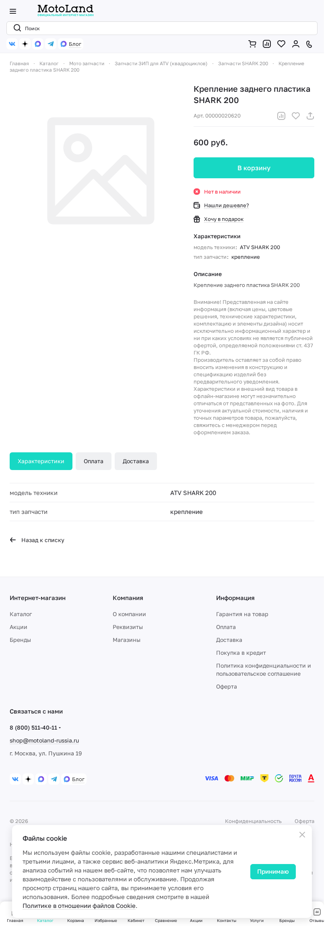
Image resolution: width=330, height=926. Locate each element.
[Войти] (297, 44)
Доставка (136, 461)
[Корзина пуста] (254, 44)
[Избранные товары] (283, 44)
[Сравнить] (281, 116)
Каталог (21, 613)
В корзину (253, 168)
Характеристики (41, 461)
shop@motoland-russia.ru (44, 740)
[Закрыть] (302, 834)
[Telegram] (50, 43)
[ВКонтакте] (12, 43)
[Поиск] (16, 28)
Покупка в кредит (241, 652)
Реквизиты (128, 626)
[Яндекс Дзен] (25, 43)
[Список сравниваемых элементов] (268, 44)
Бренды (20, 639)
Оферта (226, 686)
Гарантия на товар (242, 613)
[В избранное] (296, 116)
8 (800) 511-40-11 (33, 727)
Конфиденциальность (253, 821)
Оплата (93, 461)
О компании (129, 613)
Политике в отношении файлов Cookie (79, 905)
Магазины (126, 639)
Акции (18, 626)
